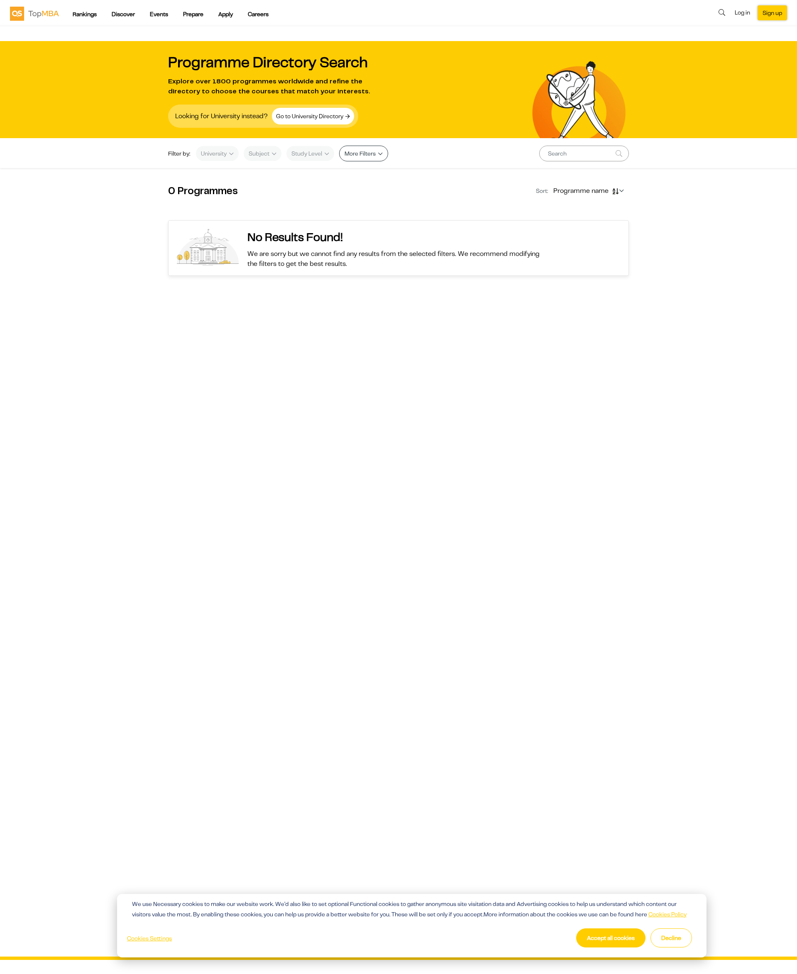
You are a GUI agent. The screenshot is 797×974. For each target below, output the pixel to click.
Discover (123, 14)
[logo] (34, 13)
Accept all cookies (611, 938)
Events (159, 14)
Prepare (193, 14)
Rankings (85, 14)
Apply (225, 14)
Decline (671, 938)
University (214, 153)
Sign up (772, 13)
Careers (258, 14)
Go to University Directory (310, 116)
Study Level (307, 153)
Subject (260, 153)
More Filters (361, 153)
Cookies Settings (149, 938)
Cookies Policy (667, 914)
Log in (742, 12)
